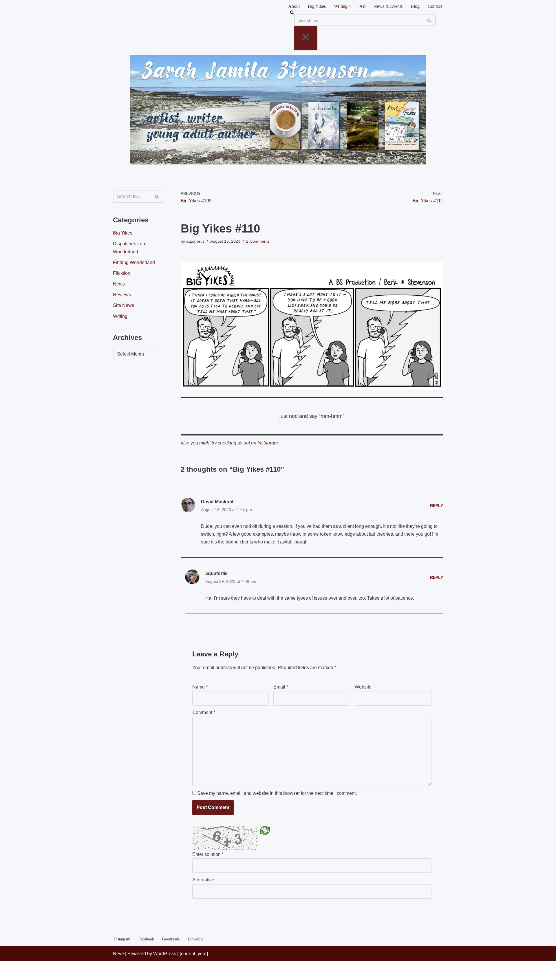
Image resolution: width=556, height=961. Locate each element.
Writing (120, 316)
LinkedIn (195, 939)
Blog (415, 6)
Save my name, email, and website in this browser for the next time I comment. (277, 793)
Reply (436, 505)
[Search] (365, 12)
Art (362, 6)
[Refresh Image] (265, 830)
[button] (350, 6)
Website (363, 686)
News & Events (388, 6)
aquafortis (195, 241)
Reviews (122, 294)
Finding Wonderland (134, 262)
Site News (123, 305)
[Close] (305, 38)
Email (280, 686)
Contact (435, 6)
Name (200, 686)
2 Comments (258, 241)
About (294, 6)
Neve (118, 953)
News (119, 283)
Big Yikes (317, 6)
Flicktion (121, 273)
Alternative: (203, 879)
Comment (203, 712)
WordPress (164, 953)
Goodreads (171, 939)
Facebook (146, 939)
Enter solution (208, 854)
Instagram (267, 442)
